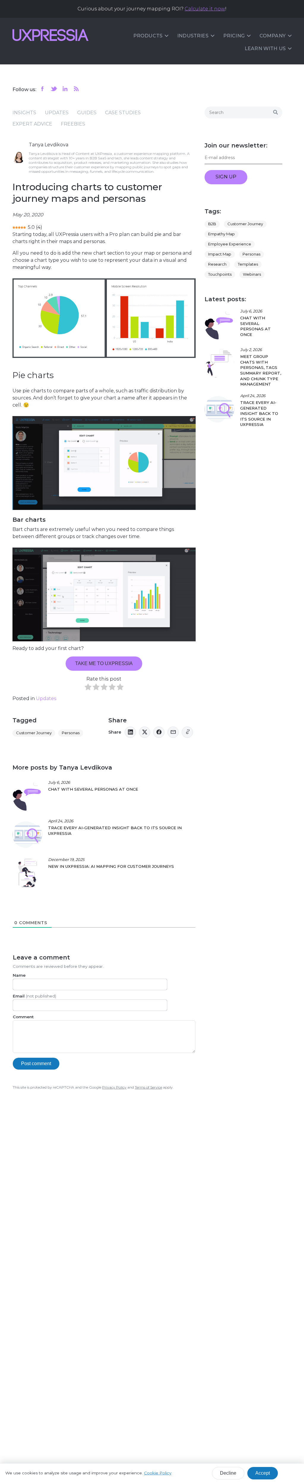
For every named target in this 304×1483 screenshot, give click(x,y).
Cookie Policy (157, 1473)
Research (217, 264)
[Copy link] (187, 732)
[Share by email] (173, 732)
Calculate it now (205, 9)
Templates (248, 264)
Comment (23, 1016)
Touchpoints (220, 274)
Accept (262, 1473)
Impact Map (219, 254)
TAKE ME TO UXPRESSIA (104, 663)
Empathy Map (221, 233)
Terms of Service (148, 1087)
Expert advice (32, 124)
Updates (57, 112)
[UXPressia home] (50, 35)
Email (34, 996)
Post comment (36, 1063)
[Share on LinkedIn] (130, 732)
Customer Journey (34, 732)
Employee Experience (229, 244)
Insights (24, 112)
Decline (228, 1473)
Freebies (73, 124)
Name (19, 975)
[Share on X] (144, 732)
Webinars (252, 274)
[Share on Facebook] (158, 732)
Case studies (123, 112)
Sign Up (226, 177)
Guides (86, 112)
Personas (71, 732)
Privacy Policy (114, 1087)
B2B (212, 223)
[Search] (275, 112)
